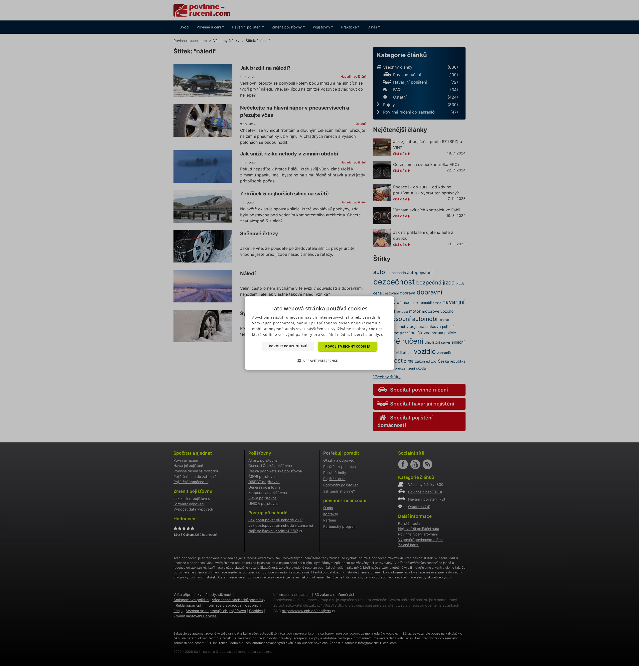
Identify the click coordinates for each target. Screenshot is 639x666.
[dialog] (319, 333)
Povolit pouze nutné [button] (288, 346)
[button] (319, 361)
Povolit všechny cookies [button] (347, 346)
